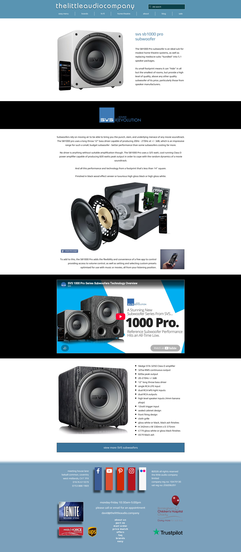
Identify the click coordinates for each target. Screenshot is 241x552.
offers (120, 532)
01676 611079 (81, 482)
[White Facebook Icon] (98, 470)
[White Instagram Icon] (131, 470)
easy (120, 541)
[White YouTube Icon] (109, 470)
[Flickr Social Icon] (142, 470)
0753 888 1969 (80, 485)
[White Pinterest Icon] (120, 470)
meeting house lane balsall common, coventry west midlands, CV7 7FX (75, 475)
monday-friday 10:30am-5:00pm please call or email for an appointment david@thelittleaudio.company (120, 507)
